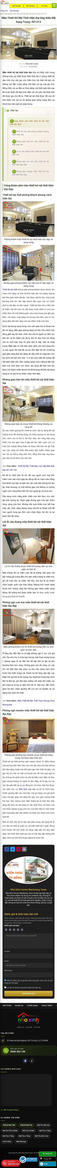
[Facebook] (25, 1060)
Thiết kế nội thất (10, 289)
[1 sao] (6, 930)
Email (7, 961)
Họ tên (7, 951)
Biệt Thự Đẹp (16, 6)
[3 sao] (14, 930)
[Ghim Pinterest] (18, 849)
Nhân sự (19, 1006)
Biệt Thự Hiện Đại (43, 1125)
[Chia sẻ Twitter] (12, 849)
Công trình (46, 1006)
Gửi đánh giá (28, 994)
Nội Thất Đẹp (30, 6)
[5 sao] (22, 930)
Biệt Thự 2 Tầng (45, 1131)
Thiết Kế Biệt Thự (26, 1125)
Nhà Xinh (23, 789)
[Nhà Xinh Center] (28, 1018)
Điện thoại (8, 970)
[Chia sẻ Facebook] (6, 849)
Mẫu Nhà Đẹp (21, 1141)
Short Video (7, 1141)
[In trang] (24, 849)
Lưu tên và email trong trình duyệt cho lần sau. (23, 988)
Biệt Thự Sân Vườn (41, 1136)
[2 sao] (10, 930)
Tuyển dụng (32, 1006)
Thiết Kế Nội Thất (9, 1125)
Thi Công (44, 6)
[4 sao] (18, 930)
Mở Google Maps (11, 1110)
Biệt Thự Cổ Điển (28, 1131)
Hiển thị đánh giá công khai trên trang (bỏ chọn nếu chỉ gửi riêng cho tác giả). (28, 982)
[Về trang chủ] (47, 1154)
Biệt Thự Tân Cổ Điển (10, 1131)
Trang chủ (4, 11)
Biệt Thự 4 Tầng (24, 1136)
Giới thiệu (7, 1006)
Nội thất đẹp (14, 11)
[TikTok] (31, 1060)
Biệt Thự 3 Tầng (8, 1136)
